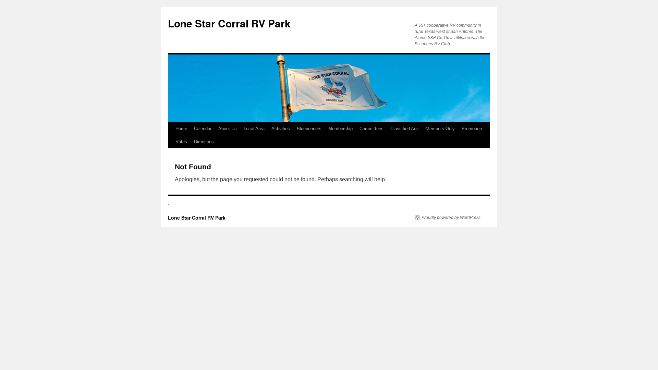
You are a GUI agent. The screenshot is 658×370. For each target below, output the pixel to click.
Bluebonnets (309, 128)
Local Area (254, 128)
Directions (204, 141)
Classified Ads (404, 128)
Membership (340, 128)
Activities (280, 128)
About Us (227, 128)
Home (181, 128)
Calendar (202, 128)
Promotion (472, 128)
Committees (371, 128)
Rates (181, 141)
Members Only (440, 128)
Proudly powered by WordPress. (452, 217)
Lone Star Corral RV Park (229, 23)
